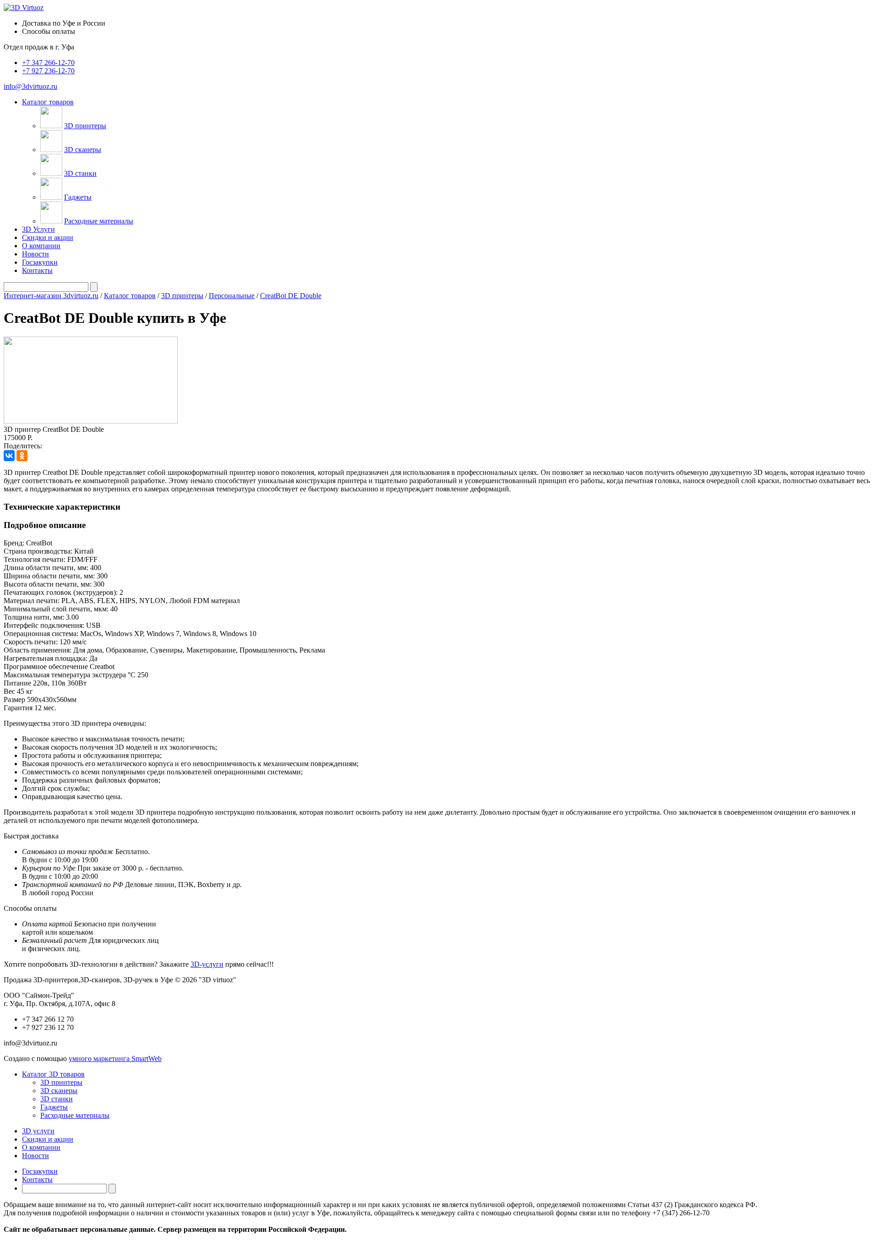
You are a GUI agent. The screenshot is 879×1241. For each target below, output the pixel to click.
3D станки (80, 173)
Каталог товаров (130, 295)
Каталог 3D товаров (53, 1074)
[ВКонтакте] (9, 455)
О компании (41, 246)
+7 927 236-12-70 (48, 71)
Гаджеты (78, 197)
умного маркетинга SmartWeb (115, 1058)
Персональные (232, 295)
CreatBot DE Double (290, 295)
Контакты (37, 270)
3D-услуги (206, 964)
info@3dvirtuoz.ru (30, 86)
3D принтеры (85, 126)
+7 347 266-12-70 (48, 62)
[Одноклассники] (21, 455)
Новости (35, 254)
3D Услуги (38, 229)
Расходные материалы (98, 221)
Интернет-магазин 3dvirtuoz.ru (51, 295)
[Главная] (23, 7)
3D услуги (38, 1131)
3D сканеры (82, 149)
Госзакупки (40, 262)
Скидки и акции (47, 237)
